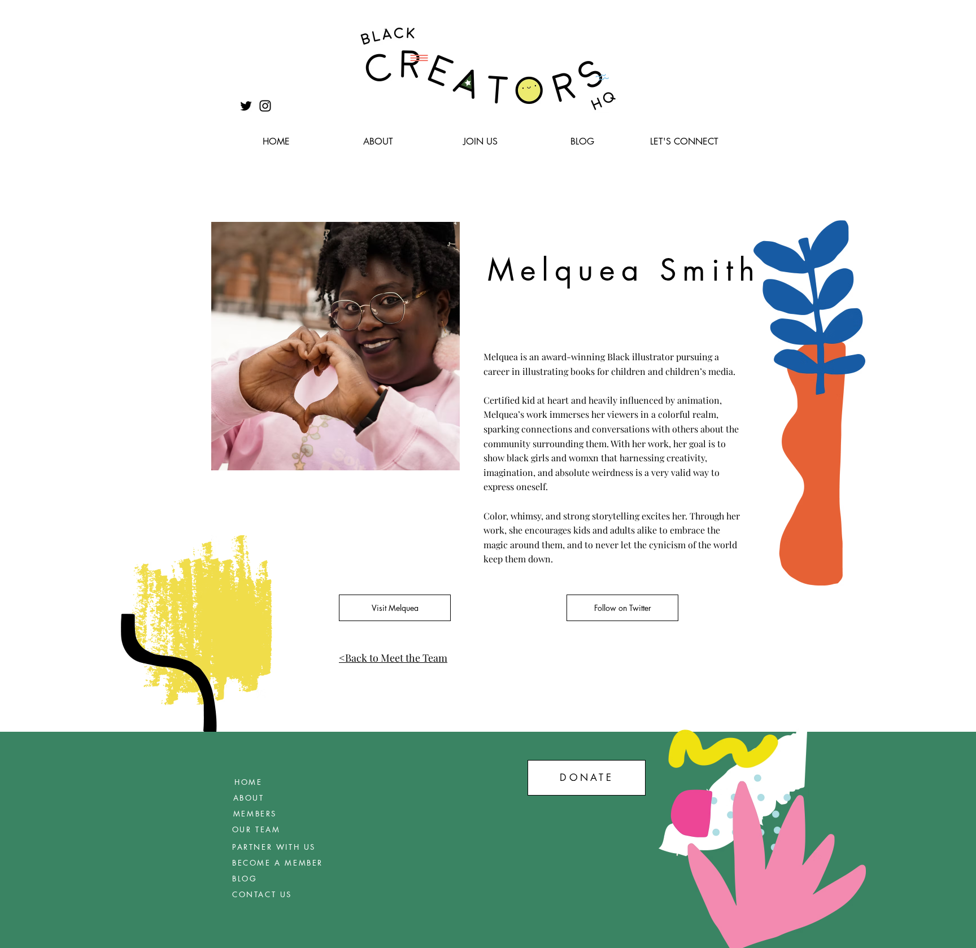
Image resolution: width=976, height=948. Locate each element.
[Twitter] (246, 105)
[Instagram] (265, 105)
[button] (378, 141)
